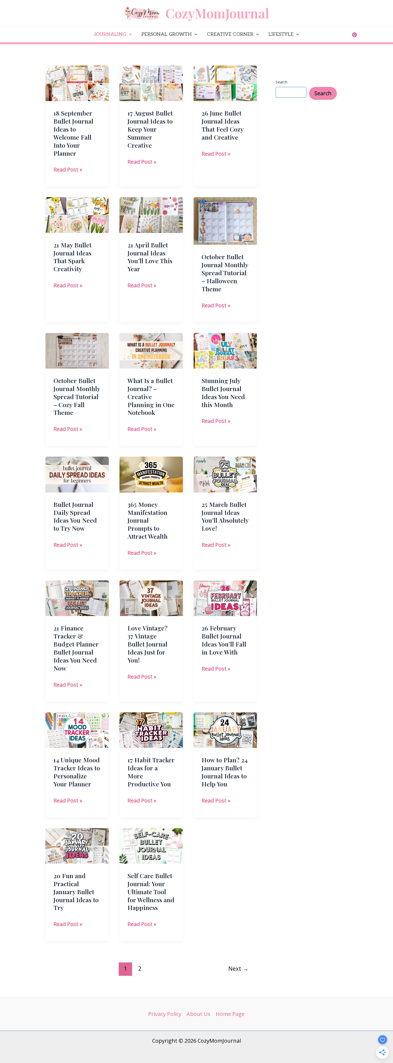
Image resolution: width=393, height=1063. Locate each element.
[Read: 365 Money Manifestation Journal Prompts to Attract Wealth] (151, 473)
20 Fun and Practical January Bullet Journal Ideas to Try (76, 891)
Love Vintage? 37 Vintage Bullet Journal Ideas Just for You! (148, 644)
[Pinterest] (354, 34)
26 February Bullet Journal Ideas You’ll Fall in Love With (224, 640)
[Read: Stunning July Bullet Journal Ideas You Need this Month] (225, 350)
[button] (129, 34)
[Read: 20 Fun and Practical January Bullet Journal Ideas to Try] (77, 845)
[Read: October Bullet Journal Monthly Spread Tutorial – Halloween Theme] (225, 220)
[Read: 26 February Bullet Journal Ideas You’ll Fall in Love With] (225, 597)
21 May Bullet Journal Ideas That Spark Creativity (72, 257)
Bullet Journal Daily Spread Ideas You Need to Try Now (75, 516)
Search (281, 82)
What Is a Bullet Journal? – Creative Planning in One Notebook (151, 396)
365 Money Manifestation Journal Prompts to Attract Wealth (148, 520)
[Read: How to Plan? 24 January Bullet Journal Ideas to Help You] (225, 729)
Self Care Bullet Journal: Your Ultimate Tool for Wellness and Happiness (151, 891)
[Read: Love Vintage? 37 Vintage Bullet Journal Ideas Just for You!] (151, 597)
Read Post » (67, 170)
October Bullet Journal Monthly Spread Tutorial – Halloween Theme (225, 273)
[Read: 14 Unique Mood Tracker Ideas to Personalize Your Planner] (77, 729)
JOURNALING (110, 34)
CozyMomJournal (217, 13)
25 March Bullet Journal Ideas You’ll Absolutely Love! (225, 516)
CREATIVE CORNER (230, 34)
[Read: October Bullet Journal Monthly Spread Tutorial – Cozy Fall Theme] (77, 350)
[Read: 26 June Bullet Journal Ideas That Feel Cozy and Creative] (225, 82)
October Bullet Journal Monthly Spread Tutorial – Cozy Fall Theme (76, 396)
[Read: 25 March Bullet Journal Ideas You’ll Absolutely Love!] (225, 473)
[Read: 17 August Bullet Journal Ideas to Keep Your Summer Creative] (151, 82)
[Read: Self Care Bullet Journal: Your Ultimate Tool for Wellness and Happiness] (151, 845)
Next (238, 968)
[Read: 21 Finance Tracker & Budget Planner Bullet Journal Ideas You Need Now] (77, 597)
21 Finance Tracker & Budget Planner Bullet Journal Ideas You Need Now (76, 648)
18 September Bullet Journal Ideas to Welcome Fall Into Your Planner (73, 133)
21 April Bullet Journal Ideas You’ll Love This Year (150, 257)
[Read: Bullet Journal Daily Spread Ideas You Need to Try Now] (77, 473)
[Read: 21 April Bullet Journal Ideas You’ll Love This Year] (151, 214)
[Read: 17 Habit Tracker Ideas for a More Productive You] (151, 729)
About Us (198, 1014)
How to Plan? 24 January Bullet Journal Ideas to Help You (225, 772)
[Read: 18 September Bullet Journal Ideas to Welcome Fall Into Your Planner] (77, 82)
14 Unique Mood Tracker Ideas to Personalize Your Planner (76, 772)
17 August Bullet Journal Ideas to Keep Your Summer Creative (150, 129)
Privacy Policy (164, 1014)
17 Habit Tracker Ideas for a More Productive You (151, 772)
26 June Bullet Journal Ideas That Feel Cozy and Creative (222, 125)
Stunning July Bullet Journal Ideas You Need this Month (223, 392)
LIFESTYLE (281, 34)
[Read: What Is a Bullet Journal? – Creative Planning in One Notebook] (151, 350)
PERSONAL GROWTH (166, 34)
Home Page (230, 1014)
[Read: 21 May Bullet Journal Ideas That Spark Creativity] (77, 214)
